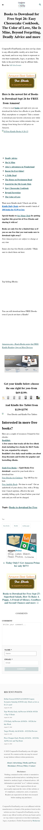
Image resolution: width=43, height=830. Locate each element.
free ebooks (6, 526)
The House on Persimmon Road (18, 179)
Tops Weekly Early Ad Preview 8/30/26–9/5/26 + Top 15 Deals (21, 713)
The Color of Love (12, 196)
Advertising (17, 762)
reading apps (25, 526)
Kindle (16, 526)
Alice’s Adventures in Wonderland (19, 166)
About (9, 762)
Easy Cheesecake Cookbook (17, 188)
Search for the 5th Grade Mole (18, 183)
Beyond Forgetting (13, 192)
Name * (8, 649)
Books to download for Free (23, 507)
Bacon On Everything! (14, 171)
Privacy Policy (22, 765)
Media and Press (29, 762)
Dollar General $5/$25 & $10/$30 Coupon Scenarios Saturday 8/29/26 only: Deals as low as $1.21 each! (21, 702)
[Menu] (3, 5)
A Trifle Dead (10, 175)
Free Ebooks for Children (12, 477)
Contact (32, 765)
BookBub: (6, 440)
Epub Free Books (9, 467)
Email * (9, 659)
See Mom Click (23, 215)
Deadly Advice (11, 158)
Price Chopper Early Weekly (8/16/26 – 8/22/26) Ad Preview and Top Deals (21, 739)
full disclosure (15, 65)
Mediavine (36, 820)
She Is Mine (10, 162)
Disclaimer (12, 765)
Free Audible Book (9, 484)
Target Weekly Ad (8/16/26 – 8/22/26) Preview (21, 731)
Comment (7, 620)
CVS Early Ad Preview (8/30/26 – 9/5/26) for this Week (20, 722)
